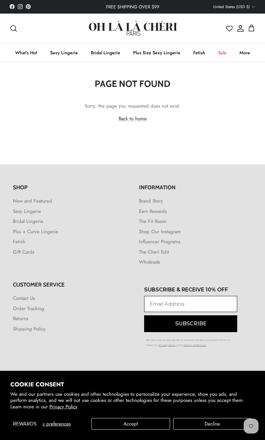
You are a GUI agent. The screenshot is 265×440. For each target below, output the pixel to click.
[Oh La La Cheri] (132, 28)
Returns (20, 318)
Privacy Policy (63, 406)
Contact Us (24, 298)
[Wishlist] (229, 28)
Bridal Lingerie (105, 52)
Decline (212, 423)
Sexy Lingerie (64, 52)
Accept (130, 423)
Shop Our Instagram (160, 231)
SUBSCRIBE (191, 323)
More (244, 52)
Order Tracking (28, 308)
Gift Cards (23, 252)
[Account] (238, 28)
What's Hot (26, 52)
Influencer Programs (159, 241)
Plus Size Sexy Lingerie (156, 52)
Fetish (199, 52)
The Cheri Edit (154, 252)
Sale (222, 52)
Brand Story (151, 200)
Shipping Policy (29, 328)
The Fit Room (152, 221)
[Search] (13, 28)
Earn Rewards (153, 211)
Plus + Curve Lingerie (35, 231)
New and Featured (32, 200)
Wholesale (149, 262)
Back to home (133, 118)
